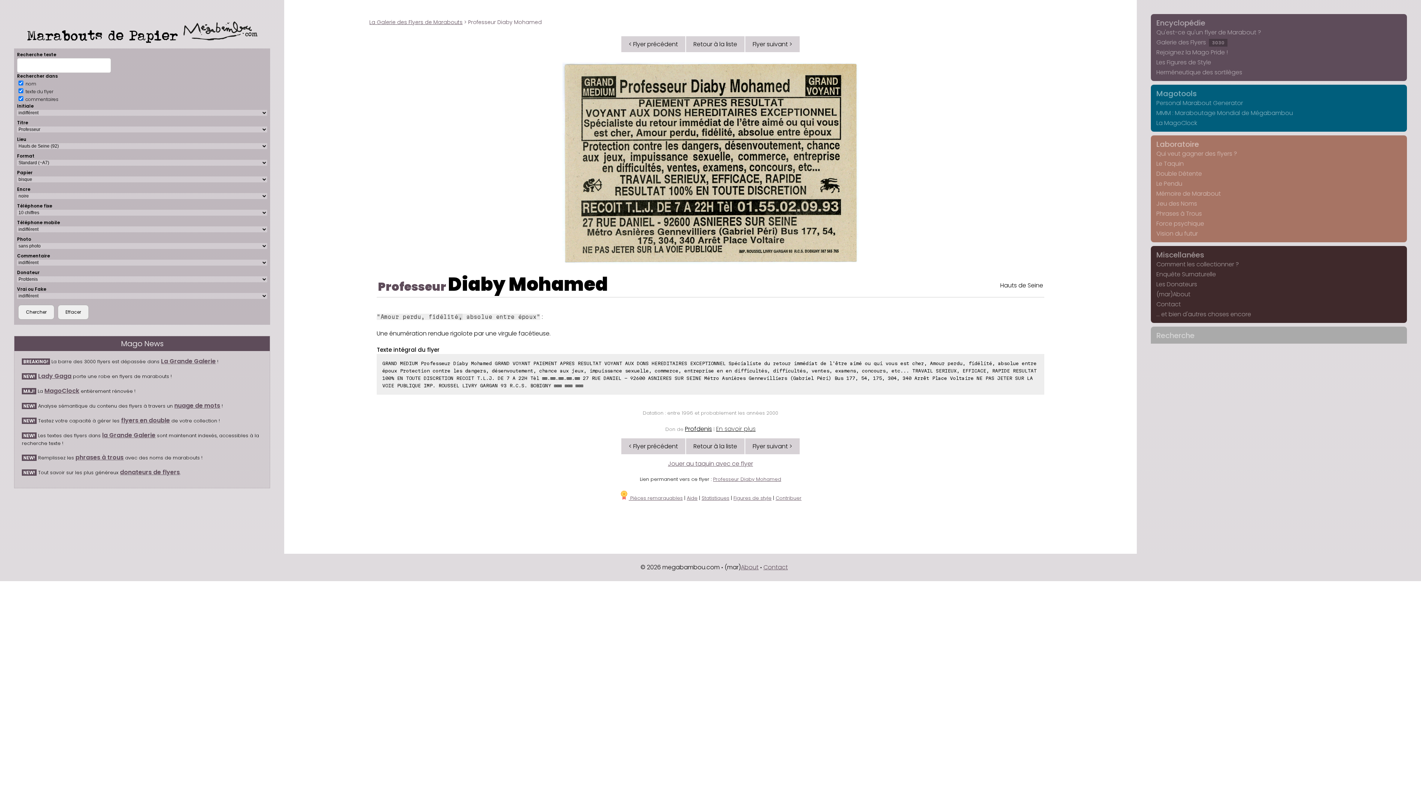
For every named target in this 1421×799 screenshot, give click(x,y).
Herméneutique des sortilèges (1199, 72)
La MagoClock (1176, 123)
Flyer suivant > (772, 44)
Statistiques (715, 498)
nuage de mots (197, 405)
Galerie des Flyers (1190, 42)
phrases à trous (99, 457)
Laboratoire (1177, 144)
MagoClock (61, 391)
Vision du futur (1177, 233)
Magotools (1176, 93)
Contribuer (789, 498)
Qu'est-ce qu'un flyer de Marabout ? (1208, 32)
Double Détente (1179, 173)
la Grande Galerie (128, 435)
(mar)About (1173, 294)
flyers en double (145, 420)
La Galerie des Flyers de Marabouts (416, 22)
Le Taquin (1170, 163)
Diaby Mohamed (528, 284)
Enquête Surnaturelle (1186, 274)
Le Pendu (1169, 183)
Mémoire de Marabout (1188, 193)
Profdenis (698, 429)
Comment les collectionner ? (1197, 264)
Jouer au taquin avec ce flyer (710, 463)
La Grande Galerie (188, 361)
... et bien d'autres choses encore (1203, 314)
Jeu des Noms (1176, 203)
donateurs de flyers (150, 472)
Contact (1168, 304)
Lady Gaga (54, 376)
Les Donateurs (1176, 284)
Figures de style (752, 498)
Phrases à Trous (1179, 213)
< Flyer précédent (653, 44)
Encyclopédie (1180, 23)
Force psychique (1180, 223)
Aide (692, 498)
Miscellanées (1180, 255)
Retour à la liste (715, 44)
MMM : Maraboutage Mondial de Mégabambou (1224, 113)
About (750, 567)
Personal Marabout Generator (1199, 103)
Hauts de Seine (1021, 285)
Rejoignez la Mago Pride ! (1192, 52)
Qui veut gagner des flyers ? (1196, 153)
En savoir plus (736, 429)
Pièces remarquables (656, 498)
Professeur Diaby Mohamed (747, 479)
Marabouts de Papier (105, 35)
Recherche (1175, 335)
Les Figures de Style (1183, 62)
